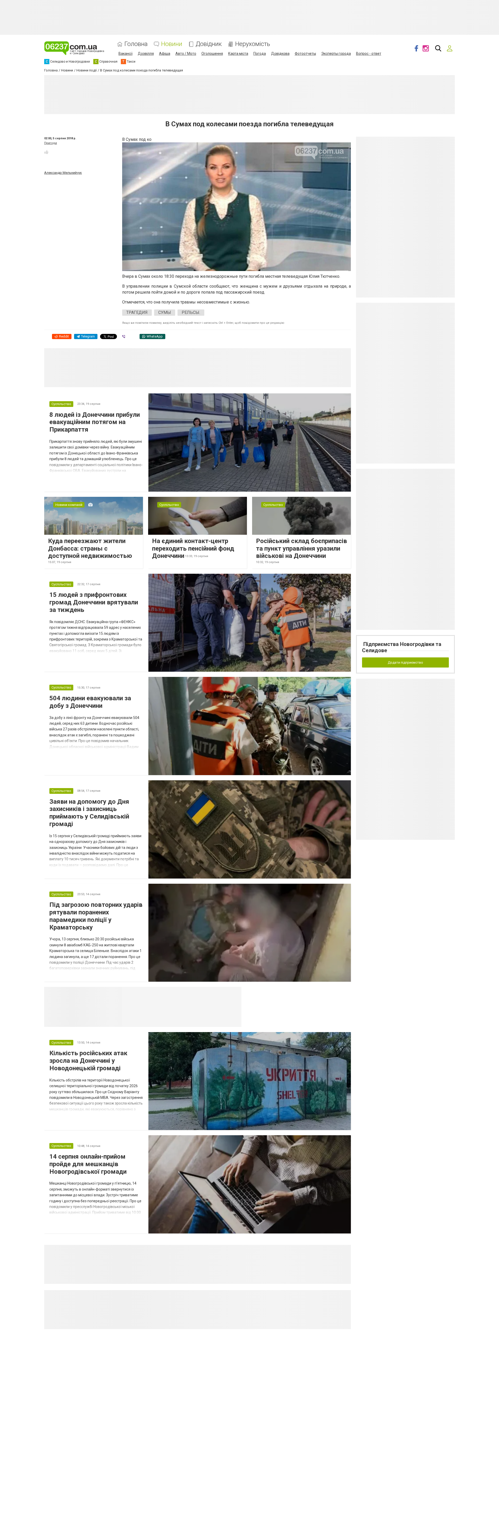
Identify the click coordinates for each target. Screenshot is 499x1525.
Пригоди (50, 143)
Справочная (204, 993)
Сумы (164, 312)
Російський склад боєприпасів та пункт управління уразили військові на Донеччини (301, 548)
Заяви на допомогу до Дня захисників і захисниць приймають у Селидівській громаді (89, 813)
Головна (136, 44)
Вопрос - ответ (368, 53)
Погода (259, 53)
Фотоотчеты (305, 53)
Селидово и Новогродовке (156, 993)
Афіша (164, 53)
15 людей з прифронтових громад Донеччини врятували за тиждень (93, 602)
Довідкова (280, 53)
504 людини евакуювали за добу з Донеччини (90, 702)
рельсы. (191, 312)
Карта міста (238, 53)
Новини (171, 44)
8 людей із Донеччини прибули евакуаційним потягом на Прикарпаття (94, 422)
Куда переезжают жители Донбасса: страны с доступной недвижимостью (90, 548)
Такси (234, 993)
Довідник (209, 44)
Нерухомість (252, 44)
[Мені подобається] (46, 152)
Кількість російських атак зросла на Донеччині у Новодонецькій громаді (88, 1060)
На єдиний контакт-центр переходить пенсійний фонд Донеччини (193, 548)
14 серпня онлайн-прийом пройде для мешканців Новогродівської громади (88, 1164)
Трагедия (137, 312)
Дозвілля (146, 53)
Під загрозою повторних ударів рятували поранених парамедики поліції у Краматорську (95, 916)
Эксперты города (336, 53)
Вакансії (126, 53)
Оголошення (212, 53)
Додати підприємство (405, 662)
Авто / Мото (185, 53)
